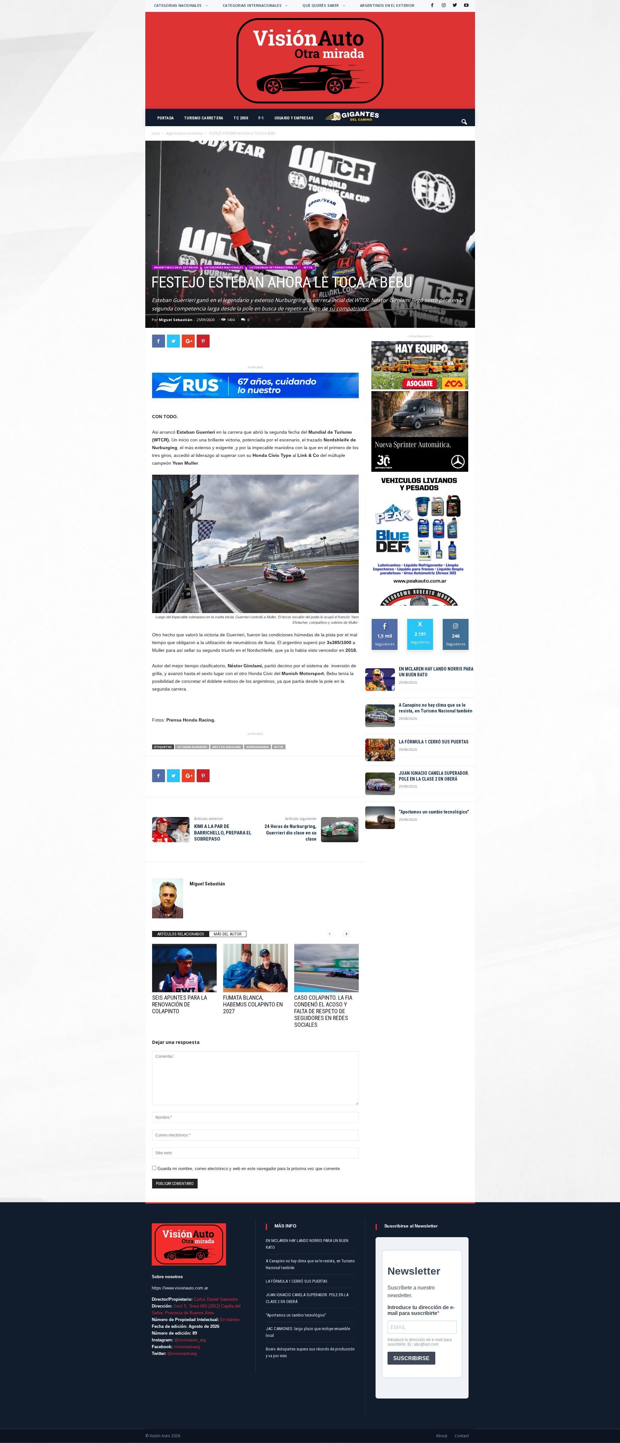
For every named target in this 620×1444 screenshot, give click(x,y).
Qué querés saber (321, 5)
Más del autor (228, 934)
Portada (165, 118)
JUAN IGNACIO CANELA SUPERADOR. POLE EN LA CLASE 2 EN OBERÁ (434, 776)
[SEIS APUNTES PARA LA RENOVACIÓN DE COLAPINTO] (184, 968)
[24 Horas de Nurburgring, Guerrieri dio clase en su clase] (339, 829)
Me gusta (385, 621)
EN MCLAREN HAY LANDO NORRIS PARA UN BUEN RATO (436, 671)
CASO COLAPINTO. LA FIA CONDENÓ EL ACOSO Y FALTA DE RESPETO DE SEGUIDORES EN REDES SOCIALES (323, 1011)
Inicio (156, 133)
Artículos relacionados (180, 934)
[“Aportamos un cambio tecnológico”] (380, 817)
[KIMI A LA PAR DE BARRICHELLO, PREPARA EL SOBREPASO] (171, 829)
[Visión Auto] (310, 60)
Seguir (456, 621)
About (441, 1436)
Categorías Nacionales (223, 267)
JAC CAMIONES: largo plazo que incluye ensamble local (308, 1332)
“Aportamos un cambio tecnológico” (434, 811)
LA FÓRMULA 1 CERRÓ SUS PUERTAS (434, 741)
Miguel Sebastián (175, 319)
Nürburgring (257, 747)
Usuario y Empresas (293, 118)
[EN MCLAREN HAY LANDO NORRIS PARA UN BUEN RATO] (380, 679)
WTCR (308, 267)
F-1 (261, 118)
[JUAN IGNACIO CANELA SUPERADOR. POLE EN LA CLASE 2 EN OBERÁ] (380, 783)
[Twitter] (454, 5)
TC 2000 (240, 118)
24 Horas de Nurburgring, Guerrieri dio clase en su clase (290, 832)
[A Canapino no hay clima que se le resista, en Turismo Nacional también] (380, 715)
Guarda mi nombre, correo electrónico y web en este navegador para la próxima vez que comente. (249, 1168)
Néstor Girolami (226, 747)
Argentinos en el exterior (387, 5)
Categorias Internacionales (252, 5)
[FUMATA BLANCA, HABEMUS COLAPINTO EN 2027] (255, 968)
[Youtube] (465, 5)
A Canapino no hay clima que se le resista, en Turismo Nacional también (435, 707)
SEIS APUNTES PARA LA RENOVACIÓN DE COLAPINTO (179, 1004)
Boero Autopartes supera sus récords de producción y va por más (310, 1352)
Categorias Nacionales (178, 5)
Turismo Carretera (203, 118)
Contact (462, 1436)
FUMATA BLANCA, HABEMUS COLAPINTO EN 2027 (253, 1004)
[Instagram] (443, 5)
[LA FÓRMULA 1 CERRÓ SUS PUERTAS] (380, 750)
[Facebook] (431, 5)
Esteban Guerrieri (192, 747)
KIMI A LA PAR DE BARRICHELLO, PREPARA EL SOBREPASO (223, 832)
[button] (464, 119)
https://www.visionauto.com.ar (180, 1288)
